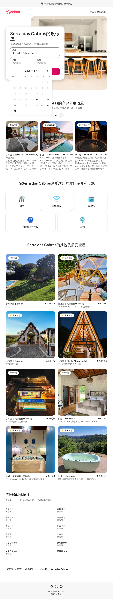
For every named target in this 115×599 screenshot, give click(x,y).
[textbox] (22, 63)
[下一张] (61, 115)
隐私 (53, 594)
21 (37, 99)
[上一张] (51, 115)
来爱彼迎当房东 (98, 11)
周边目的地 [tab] (10, 500)
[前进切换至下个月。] (47, 71)
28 (37, 105)
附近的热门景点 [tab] (45, 500)
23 (48, 99)
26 (26, 105)
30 (48, 105)
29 (42, 105)
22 (42, 99)
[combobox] (35, 53)
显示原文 (68, 3)
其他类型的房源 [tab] (27, 500)
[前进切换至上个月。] (15, 71)
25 (20, 105)
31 (15, 111)
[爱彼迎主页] (13, 11)
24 (15, 105)
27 (31, 105)
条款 (60, 594)
